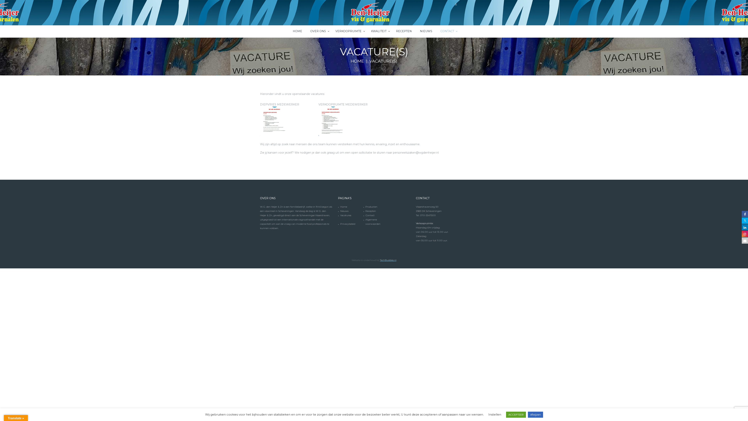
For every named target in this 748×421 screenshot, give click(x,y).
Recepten (370, 211)
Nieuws (344, 211)
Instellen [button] (494, 414)
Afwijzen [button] (535, 414)
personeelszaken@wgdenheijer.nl (416, 152)
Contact (370, 215)
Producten (371, 206)
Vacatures (345, 215)
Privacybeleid (347, 223)
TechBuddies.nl (388, 260)
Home (357, 61)
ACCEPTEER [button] (516, 414)
